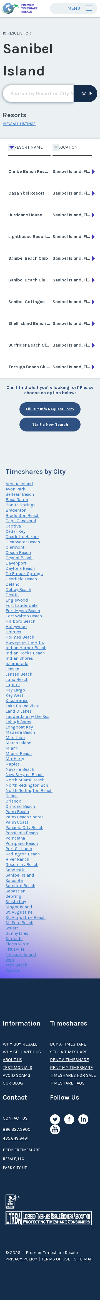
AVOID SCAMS (16, 1075)
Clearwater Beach (23, 541)
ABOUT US (12, 1059)
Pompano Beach (22, 843)
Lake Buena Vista (22, 705)
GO (84, 93)
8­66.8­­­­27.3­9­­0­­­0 (17, 1129)
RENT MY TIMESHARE (71, 1067)
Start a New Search (50, 424)
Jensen (12, 668)
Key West (14, 695)
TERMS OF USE (55, 1259)
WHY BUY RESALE (20, 1044)
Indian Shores (19, 658)
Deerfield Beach (21, 579)
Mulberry (15, 758)
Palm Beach (17, 811)
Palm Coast (17, 822)
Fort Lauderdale (22, 605)
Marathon (15, 737)
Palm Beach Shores (25, 817)
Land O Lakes (19, 711)
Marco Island (19, 742)
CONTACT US (15, 1118)
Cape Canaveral (21, 520)
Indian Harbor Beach (26, 647)
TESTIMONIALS (17, 1067)
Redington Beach (23, 854)
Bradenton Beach (22, 515)
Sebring (13, 896)
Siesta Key (16, 901)
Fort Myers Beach (23, 610)
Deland (13, 584)
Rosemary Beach (22, 864)
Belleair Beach (20, 494)
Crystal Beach (19, 557)
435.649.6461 (16, 1138)
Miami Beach (19, 753)
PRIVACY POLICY (22, 1259)
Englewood (17, 600)
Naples (13, 764)
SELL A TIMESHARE (69, 1051)
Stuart (12, 928)
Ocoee (12, 795)
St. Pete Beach (19, 922)
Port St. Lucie (19, 848)
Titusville (15, 949)
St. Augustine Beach (26, 917)
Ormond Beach (20, 806)
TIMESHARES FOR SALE (73, 1075)
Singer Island (19, 906)
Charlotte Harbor (22, 536)
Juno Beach (17, 679)
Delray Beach (18, 589)
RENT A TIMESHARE (69, 1059)
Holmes (13, 631)
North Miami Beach (25, 780)
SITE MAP (83, 1259)
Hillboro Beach (20, 621)
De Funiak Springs (24, 573)
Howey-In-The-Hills (25, 642)
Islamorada (17, 663)
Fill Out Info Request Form (50, 409)
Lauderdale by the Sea (27, 716)
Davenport (16, 563)
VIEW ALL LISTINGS (19, 123)
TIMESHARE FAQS (67, 1083)
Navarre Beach (20, 769)
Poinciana (15, 838)
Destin (12, 594)
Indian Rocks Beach (25, 653)
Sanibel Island (20, 875)
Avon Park (15, 489)
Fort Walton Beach (24, 616)
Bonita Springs (21, 504)
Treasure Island (21, 954)
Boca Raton (17, 499)
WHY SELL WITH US (22, 1051)
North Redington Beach (29, 790)
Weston (13, 970)
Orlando (13, 801)
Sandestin (16, 869)
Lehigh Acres (18, 721)
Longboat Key (19, 727)
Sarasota (14, 880)
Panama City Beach (24, 827)
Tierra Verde (17, 943)
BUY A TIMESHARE (68, 1044)
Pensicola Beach (22, 832)
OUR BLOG (13, 1083)
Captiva (13, 526)
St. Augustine (19, 912)
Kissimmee (17, 700)
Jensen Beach (19, 674)
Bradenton (16, 510)
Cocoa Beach (18, 552)
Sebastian (15, 891)
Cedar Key (15, 531)
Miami (12, 748)
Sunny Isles (17, 933)
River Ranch (17, 859)
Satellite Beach (20, 885)
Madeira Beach (20, 732)
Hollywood (16, 626)
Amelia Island (19, 483)
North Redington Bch (27, 785)
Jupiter (13, 684)
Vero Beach (16, 965)
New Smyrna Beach (25, 774)
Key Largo (15, 690)
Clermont (15, 547)
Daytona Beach (20, 568)
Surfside (14, 938)
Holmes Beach (20, 637)
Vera (10, 959)
